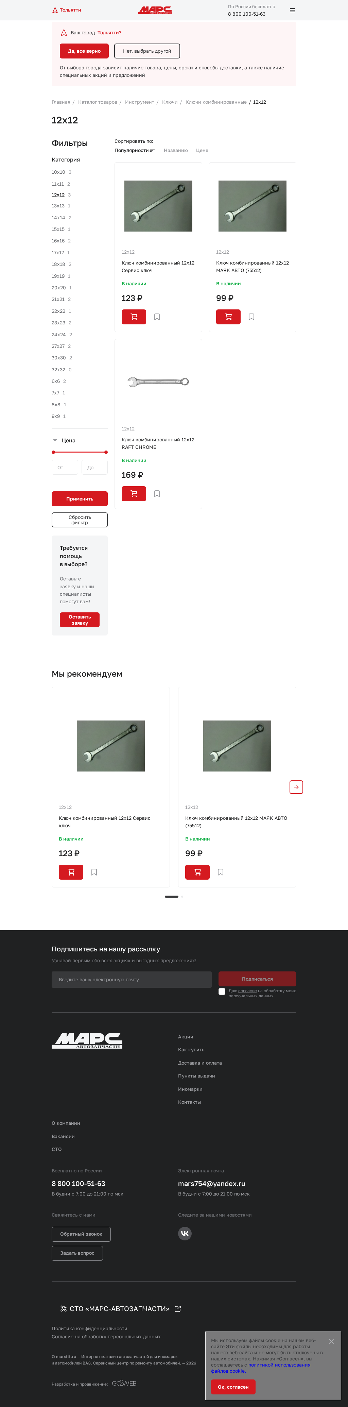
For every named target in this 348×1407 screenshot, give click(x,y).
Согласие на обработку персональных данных (106, 1336)
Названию (176, 150)
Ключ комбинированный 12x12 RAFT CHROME (158, 443)
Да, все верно (84, 51)
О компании (66, 1123)
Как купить (191, 1049)
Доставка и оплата (200, 1063)
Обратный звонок (81, 1234)
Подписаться (257, 979)
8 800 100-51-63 (246, 14)
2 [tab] (182, 897)
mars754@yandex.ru (211, 1183)
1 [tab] (171, 897)
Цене (202, 150)
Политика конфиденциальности (89, 1328)
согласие (247, 990)
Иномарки (190, 1089)
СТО (57, 1149)
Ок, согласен (233, 1387)
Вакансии (63, 1136)
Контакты (189, 1102)
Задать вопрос (77, 1253)
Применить (79, 499)
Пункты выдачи (196, 1076)
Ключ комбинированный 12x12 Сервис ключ (158, 266)
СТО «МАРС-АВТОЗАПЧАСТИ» (120, 1308)
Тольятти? (109, 32)
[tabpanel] (111, 787)
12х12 (128, 252)
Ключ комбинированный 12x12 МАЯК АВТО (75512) (252, 266)
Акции (185, 1036)
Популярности (132, 150)
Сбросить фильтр (80, 519)
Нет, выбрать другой (147, 51)
